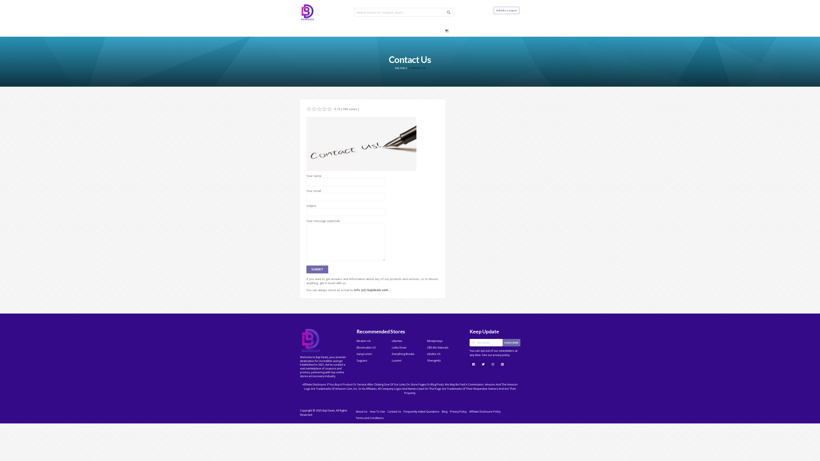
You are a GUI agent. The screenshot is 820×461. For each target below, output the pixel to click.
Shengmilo (434, 360)
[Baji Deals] (307, 12)
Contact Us (394, 411)
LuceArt (396, 360)
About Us (361, 411)
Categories (415, 30)
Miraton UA (364, 341)
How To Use (377, 411)
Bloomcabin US (366, 347)
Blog (435, 30)
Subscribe (511, 342)
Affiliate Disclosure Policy (485, 411)
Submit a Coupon (506, 10)
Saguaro (362, 360)
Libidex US (434, 354)
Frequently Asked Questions (421, 411)
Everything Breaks (403, 354)
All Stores (390, 30)
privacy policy (501, 355)
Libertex (397, 341)
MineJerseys (434, 341)
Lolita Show (399, 347)
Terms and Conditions (370, 418)
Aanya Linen (364, 354)
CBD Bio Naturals (437, 347)
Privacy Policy (458, 411)
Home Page (366, 30)
